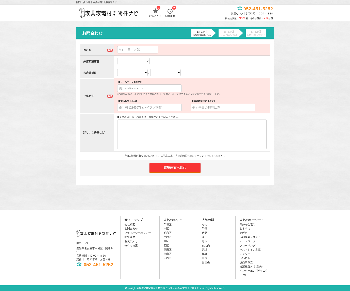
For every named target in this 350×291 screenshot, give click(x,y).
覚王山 (206, 262)
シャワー (245, 253)
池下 (204, 241)
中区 (166, 228)
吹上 (204, 237)
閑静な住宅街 (247, 224)
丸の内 (206, 245)
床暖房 (244, 232)
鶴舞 (204, 253)
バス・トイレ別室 (250, 249)
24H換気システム (250, 237)
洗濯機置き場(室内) (251, 266)
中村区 (168, 237)
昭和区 (168, 232)
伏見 (204, 232)
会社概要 (130, 224)
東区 (166, 241)
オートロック (247, 241)
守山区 (168, 253)
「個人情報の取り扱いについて (141, 155)
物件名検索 (131, 245)
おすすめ (245, 228)
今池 (204, 224)
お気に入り (155, 12)
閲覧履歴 (170, 12)
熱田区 (168, 249)
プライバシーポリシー (138, 232)
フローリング (247, 245)
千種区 (168, 224)
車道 (204, 258)
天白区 (168, 258)
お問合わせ (131, 228)
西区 (166, 245)
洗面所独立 (246, 262)
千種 (204, 228)
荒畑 (204, 249)
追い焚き (245, 258)
